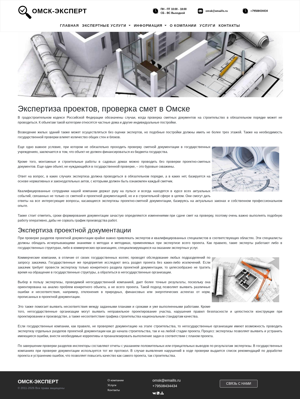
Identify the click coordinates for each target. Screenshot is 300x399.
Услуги (112, 385)
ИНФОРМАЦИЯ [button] (149, 26)
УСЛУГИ (207, 26)
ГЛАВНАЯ (69, 26)
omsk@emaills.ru (217, 10)
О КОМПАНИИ (183, 26)
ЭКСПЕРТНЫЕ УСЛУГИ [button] (105, 26)
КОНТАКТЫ (229, 26)
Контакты (114, 390)
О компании (116, 380)
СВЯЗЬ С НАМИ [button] (238, 383)
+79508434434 (259, 10)
